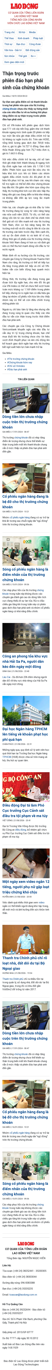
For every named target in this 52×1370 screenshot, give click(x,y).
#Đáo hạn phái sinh (17, 369)
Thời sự (8, 44)
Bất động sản (33, 50)
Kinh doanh (23, 38)
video (42, 902)
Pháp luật (38, 38)
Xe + (33, 56)
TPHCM (6, 756)
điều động (20, 829)
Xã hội (22, 32)
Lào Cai (6, 677)
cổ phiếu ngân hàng (20, 517)
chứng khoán (9, 108)
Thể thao (9, 38)
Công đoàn (35, 44)
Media (32, 32)
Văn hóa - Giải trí (13, 50)
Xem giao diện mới (14, 62)
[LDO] (26, 398)
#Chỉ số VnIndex (16, 366)
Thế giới (22, 56)
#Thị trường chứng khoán (20, 358)
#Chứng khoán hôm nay (19, 362)
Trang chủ (9, 32)
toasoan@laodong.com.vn (23, 1294)
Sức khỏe (9, 56)
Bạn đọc (20, 44)
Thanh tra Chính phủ (12, 978)
